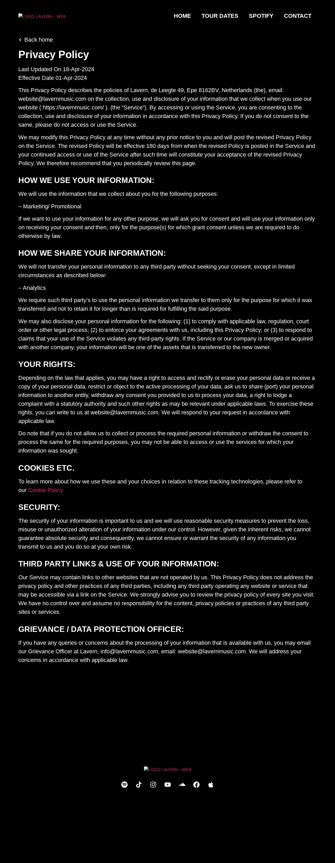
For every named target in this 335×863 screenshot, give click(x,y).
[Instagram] (153, 784)
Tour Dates (220, 16)
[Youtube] (167, 784)
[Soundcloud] (181, 784)
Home (182, 16)
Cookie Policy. (46, 490)
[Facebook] (196, 784)
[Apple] (210, 784)
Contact (297, 16)
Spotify (261, 16)
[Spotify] (124, 784)
